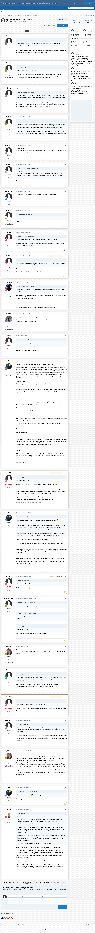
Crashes (77, 34)
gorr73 (8, 646)
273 (37, 31)
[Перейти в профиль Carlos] (8, 237)
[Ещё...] (65, 36)
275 (44, 31)
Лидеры (47, 11)
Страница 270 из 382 (59, 31)
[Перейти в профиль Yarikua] (8, 319)
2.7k (9, 611)
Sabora (8, 670)
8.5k (9, 270)
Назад (5, 31)
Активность (10, 7)
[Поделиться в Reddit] (7, 918)
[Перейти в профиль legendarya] (8, 150)
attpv (8, 361)
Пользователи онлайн (37, 11)
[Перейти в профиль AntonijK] (84, 35)
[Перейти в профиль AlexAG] (8, 261)
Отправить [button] (62, 907)
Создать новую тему (49, 25)
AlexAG (8, 256)
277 (9, 326)
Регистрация (89, 3)
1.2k (9, 295)
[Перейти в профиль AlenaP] (8, 169)
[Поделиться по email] (9, 918)
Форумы (3, 11)
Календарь (11, 11)
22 (9, 48)
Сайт (3, 7)
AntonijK (89, 34)
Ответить (62, 25)
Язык (35, 929)
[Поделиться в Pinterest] (12, 918)
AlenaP (8, 164)
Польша (24, 21)
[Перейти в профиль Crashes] (72, 35)
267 (17, 31)
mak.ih (11, 21)
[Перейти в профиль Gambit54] (8, 196)
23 (9, 373)
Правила (18, 11)
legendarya (8, 145)
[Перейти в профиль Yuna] (84, 30)
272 (34, 31)
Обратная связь (48, 929)
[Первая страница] (2, 31)
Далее (47, 31)
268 (20, 31)
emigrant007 (8, 598)
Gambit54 (8, 191)
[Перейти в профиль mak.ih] (3, 20)
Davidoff (8, 63)
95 (9, 659)
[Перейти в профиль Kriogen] (8, 41)
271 (30, 31)
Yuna (88, 29)
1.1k (9, 75)
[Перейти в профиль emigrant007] (8, 603)
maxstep (8, 809)
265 (10, 31)
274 (40, 31)
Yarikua (8, 314)
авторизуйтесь (50, 889)
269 (23, 31)
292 (9, 245)
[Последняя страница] (51, 31)
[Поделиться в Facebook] (4, 918)
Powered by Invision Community (47, 930)
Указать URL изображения (58, 901)
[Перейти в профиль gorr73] (8, 651)
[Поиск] (92, 8)
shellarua (8, 282)
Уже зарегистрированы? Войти (74, 3)
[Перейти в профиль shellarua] (8, 287)
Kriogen (8, 36)
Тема (40, 929)
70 (9, 682)
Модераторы (26, 11)
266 (13, 31)
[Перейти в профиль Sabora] (8, 675)
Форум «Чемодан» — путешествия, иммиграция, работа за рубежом (29, 3)
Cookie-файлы (57, 929)
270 (27, 31)
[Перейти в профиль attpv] (8, 366)
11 (9, 158)
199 (9, 822)
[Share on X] (2, 918)
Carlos (8, 232)
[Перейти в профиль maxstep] (8, 814)
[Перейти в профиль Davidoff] (8, 68)
